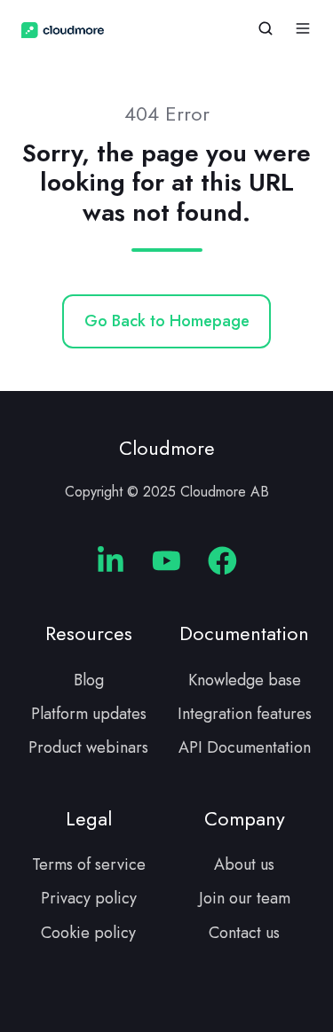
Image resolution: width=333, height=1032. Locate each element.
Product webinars (88, 747)
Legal (89, 819)
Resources (88, 633)
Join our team (244, 898)
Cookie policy (88, 932)
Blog (89, 680)
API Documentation (244, 747)
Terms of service (89, 864)
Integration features (245, 713)
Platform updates (89, 713)
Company (244, 819)
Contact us (244, 932)
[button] (265, 28)
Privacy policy (89, 898)
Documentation (244, 633)
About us (244, 864)
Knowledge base (244, 680)
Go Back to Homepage (167, 320)
